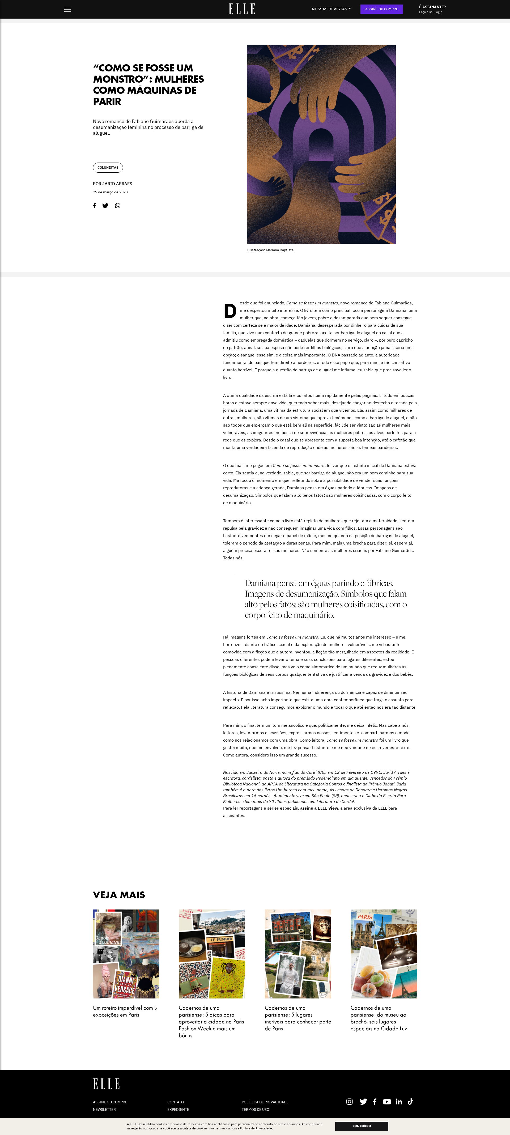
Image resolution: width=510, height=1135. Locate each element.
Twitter (363, 1101)
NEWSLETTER (104, 1109)
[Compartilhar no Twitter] (105, 206)
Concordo (361, 1126)
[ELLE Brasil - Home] (241, 12)
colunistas (107, 167)
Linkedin (399, 1101)
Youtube (387, 1101)
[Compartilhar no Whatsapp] (118, 206)
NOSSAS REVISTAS (329, 8)
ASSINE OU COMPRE (381, 9)
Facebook (375, 1101)
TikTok (411, 1101)
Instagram (351, 1101)
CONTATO (175, 1102)
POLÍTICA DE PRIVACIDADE (265, 1102)
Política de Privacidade (256, 1128)
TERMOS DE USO (255, 1109)
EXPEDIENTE (178, 1109)
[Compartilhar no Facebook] (94, 206)
